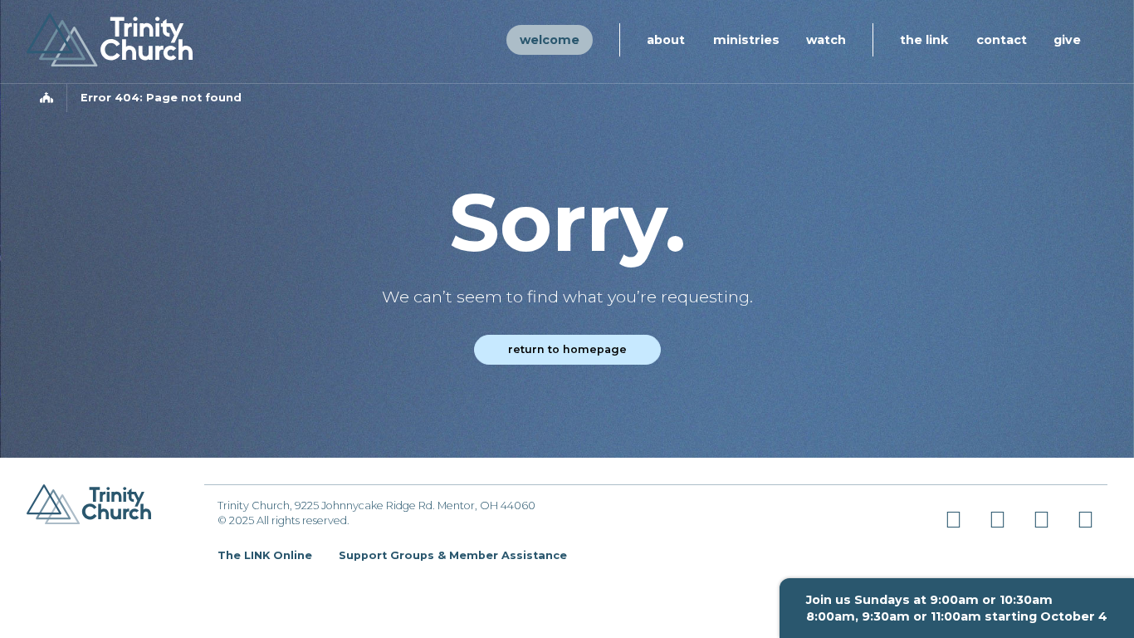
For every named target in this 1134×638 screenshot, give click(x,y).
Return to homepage (567, 349)
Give (1067, 39)
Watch (826, 39)
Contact (1001, 39)
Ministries (746, 39)
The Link (924, 39)
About (666, 39)
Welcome (549, 39)
